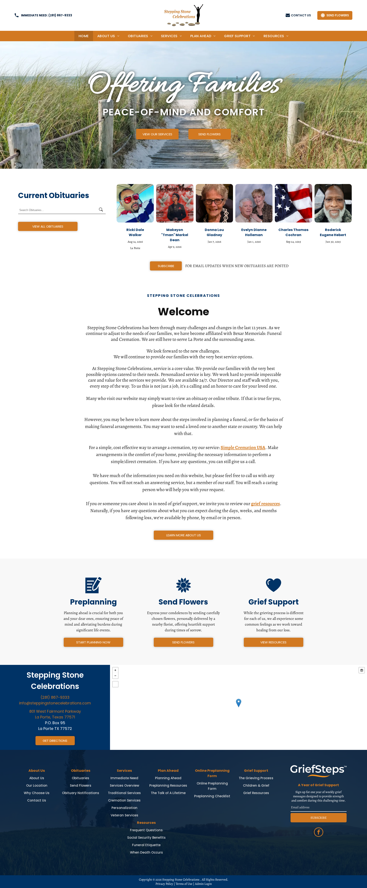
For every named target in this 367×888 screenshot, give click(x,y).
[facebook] (318, 832)
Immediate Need (124, 778)
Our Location (36, 785)
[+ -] (238, 707)
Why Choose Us (36, 793)
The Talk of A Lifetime (168, 793)
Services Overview (124, 785)
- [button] (115, 675)
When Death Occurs (146, 852)
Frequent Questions (146, 830)
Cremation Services (124, 800)
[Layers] (361, 670)
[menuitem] (83, 36)
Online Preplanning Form (212, 786)
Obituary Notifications (80, 793)
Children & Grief (256, 785)
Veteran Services (124, 815)
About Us (36, 778)
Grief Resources (256, 793)
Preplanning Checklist (212, 796)
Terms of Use (184, 884)
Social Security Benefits (146, 837)
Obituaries (80, 778)
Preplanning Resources (168, 785)
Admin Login (203, 884)
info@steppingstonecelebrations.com (55, 703)
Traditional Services (124, 793)
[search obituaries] (102, 210)
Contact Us (36, 800)
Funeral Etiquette (146, 845)
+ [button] (115, 670)
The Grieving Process (256, 778)
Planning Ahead (168, 778)
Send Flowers (80, 785)
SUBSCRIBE (319, 818)
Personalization (124, 808)
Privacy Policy (164, 884)
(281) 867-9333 (60, 15)
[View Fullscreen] (115, 684)
